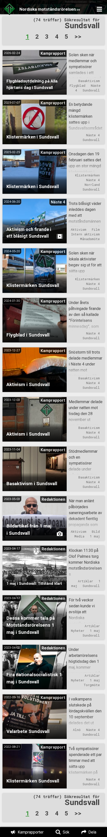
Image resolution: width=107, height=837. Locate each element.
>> (77, 36)
